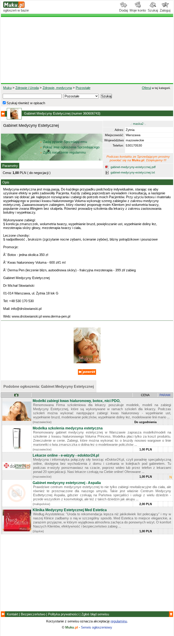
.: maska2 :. (138, 123)
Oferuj (146, 88)
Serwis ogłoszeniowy (96, 627)
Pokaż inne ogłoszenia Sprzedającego (71, 147)
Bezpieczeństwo (33, 614)
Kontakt (12, 614)
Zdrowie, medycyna (57, 88)
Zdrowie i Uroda (27, 88)
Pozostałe (83, 88)
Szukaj (153, 10)
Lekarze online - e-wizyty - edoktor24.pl (66, 455)
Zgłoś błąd (95, 614)
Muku (7, 88)
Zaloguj (165, 10)
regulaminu (119, 621)
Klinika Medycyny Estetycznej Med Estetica (70, 510)
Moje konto (138, 10)
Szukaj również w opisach (25, 103)
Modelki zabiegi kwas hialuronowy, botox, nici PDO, (76, 401)
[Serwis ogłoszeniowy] (14, 7)
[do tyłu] (87, 374)
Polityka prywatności (63, 614)
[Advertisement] (87, 50)
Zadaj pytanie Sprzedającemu (65, 142)
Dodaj (123, 10)
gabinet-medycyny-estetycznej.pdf (133, 167)
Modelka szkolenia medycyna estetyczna (68, 428)
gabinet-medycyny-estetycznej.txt (133, 172)
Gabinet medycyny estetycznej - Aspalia (67, 483)
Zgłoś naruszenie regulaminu (64, 152)
